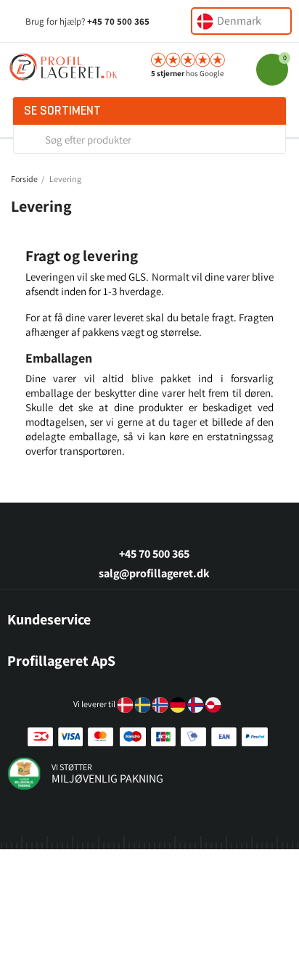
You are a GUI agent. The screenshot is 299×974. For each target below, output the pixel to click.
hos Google (187, 73)
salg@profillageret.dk (154, 573)
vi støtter (72, 767)
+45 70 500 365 (118, 21)
